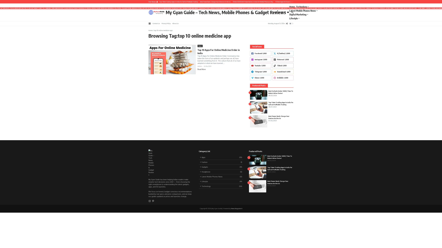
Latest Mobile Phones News (303, 10)
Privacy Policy (166, 23)
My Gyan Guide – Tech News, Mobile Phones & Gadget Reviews (226, 12)
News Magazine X (236, 208)
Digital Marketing (297, 14)
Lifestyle (293, 18)
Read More (202, 69)
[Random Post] (287, 23)
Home (292, 6)
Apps (200, 46)
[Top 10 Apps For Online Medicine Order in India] (172, 59)
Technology (301, 6)
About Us (175, 23)
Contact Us (156, 23)
